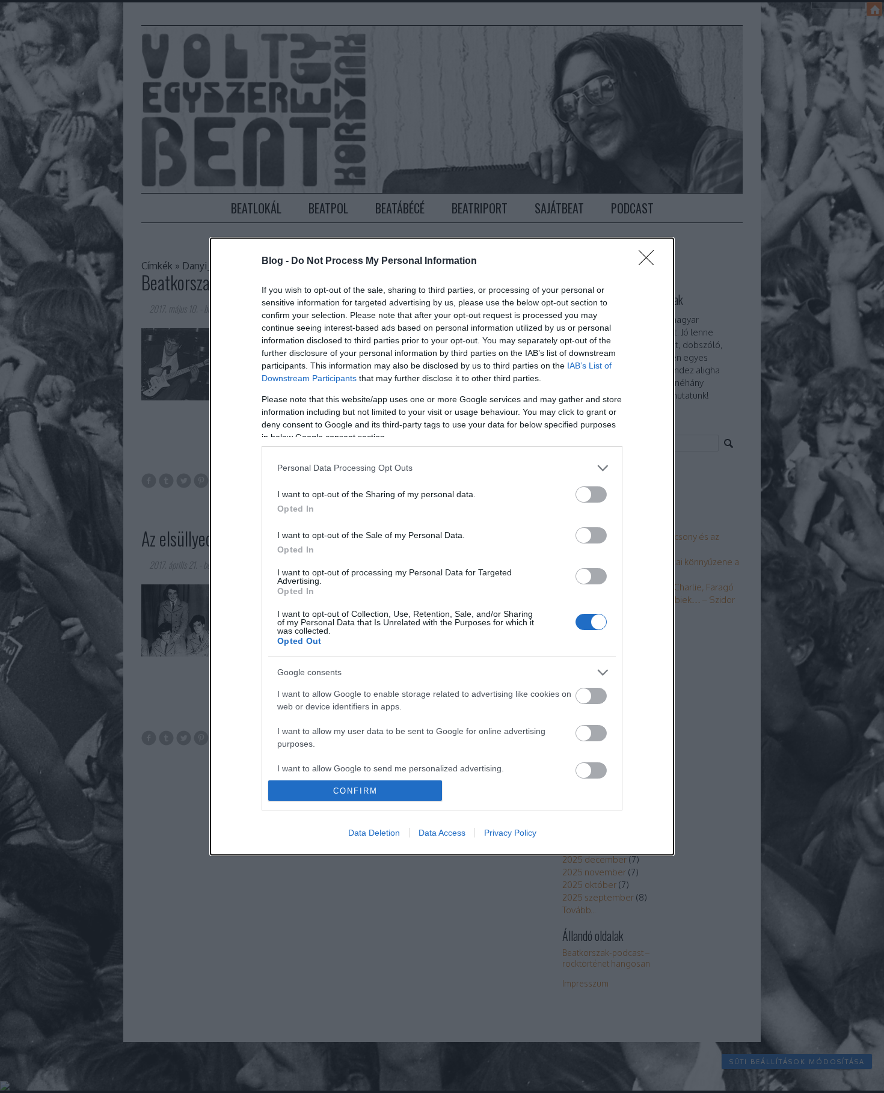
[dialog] (442, 546)
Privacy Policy (510, 832)
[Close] (650, 261)
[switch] (591, 494)
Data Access (442, 832)
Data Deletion (374, 832)
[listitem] (442, 468)
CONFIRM (355, 790)
